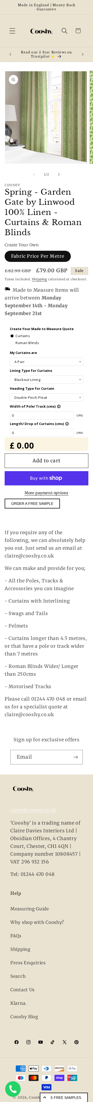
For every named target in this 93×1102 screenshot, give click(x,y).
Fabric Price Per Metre (37, 256)
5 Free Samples (66, 1098)
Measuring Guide (29, 909)
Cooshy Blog (24, 1017)
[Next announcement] (82, 54)
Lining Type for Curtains (31, 370)
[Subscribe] (75, 757)
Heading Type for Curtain (32, 388)
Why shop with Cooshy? (37, 922)
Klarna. (18, 1003)
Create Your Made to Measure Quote (42, 328)
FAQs (15, 936)
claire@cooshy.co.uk (33, 810)
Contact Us (22, 990)
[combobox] (46, 362)
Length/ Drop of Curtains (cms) (39, 423)
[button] (12, 31)
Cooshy (36, 1097)
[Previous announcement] (10, 54)
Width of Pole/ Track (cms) (35, 406)
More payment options (46, 493)
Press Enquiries (28, 963)
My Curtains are (23, 352)
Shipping (39, 279)
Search (18, 976)
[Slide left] (34, 174)
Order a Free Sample (32, 503)
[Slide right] (59, 174)
